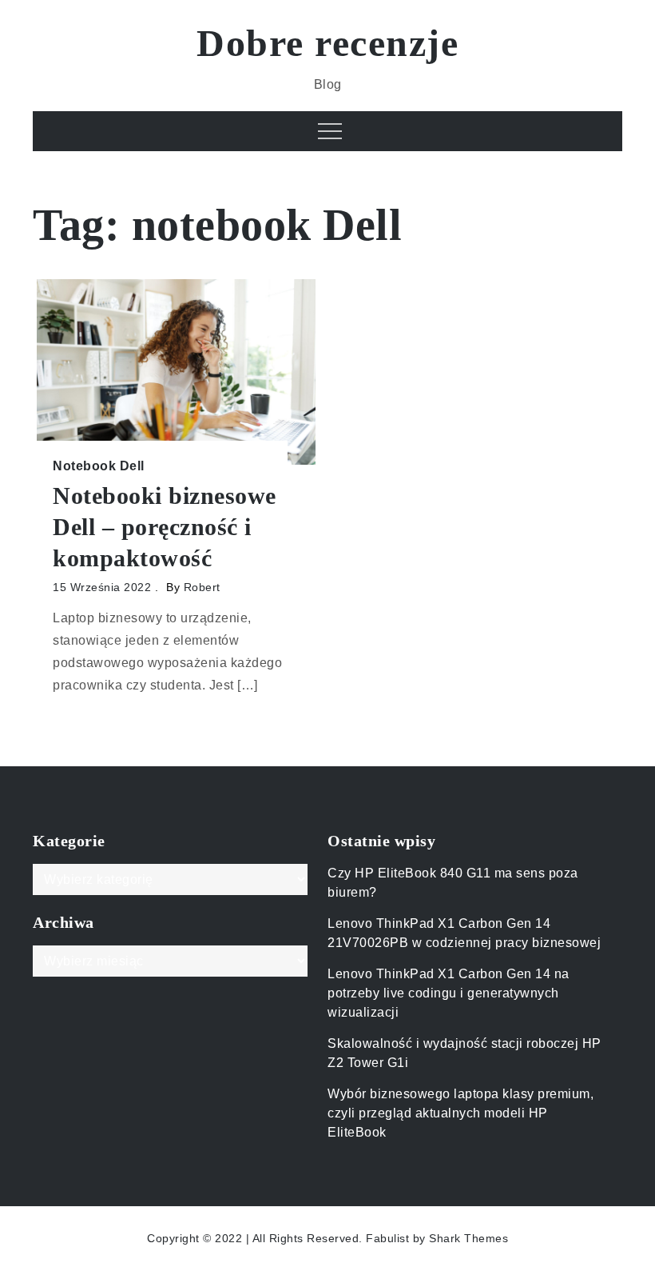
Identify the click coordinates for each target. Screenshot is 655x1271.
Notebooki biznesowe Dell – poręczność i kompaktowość (164, 526)
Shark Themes (468, 1238)
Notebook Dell (99, 466)
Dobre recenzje (327, 43)
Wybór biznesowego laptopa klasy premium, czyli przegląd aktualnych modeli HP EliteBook (460, 1113)
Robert (202, 587)
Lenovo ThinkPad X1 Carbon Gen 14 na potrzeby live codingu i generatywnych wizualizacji (449, 993)
